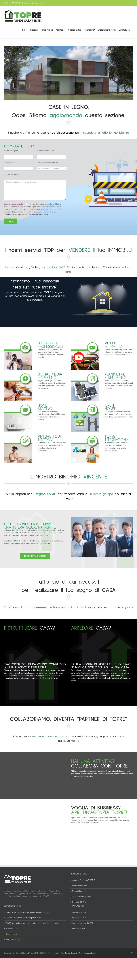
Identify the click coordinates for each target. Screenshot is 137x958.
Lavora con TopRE (80, 912)
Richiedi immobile (79, 891)
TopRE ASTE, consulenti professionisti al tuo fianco (27, 912)
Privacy (68, 953)
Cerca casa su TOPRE (81, 896)
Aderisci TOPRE (79, 918)
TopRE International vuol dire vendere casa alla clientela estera (32, 923)
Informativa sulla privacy (15, 214)
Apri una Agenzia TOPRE (82, 923)
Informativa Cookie (89, 953)
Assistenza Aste (78, 928)
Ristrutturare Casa (13, 939)
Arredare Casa (12, 928)
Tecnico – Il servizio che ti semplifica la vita (24, 918)
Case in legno (11, 934)
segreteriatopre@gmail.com (34, 3)
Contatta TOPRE (79, 902)
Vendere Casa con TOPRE (83, 880)
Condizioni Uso (76, 953)
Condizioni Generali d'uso (39, 214)
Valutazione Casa (79, 886)
